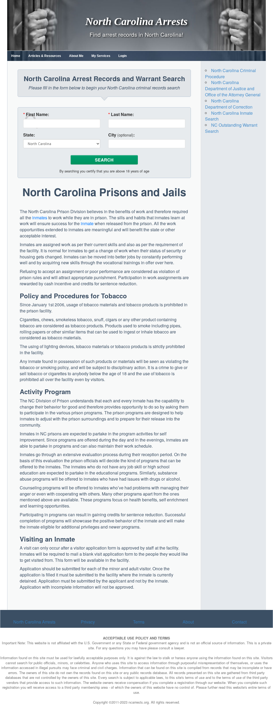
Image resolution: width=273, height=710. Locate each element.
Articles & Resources (44, 56)
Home (15, 56)
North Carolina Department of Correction (228, 104)
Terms (138, 622)
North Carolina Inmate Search (229, 116)
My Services (100, 56)
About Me (76, 56)
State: (29, 135)
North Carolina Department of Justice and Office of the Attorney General (232, 88)
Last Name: (121, 114)
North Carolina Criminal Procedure (230, 73)
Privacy (88, 622)
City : (121, 135)
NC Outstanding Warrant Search (231, 128)
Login (122, 56)
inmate (87, 223)
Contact (239, 622)
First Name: (36, 114)
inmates (39, 217)
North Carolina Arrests (136, 21)
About (188, 622)
